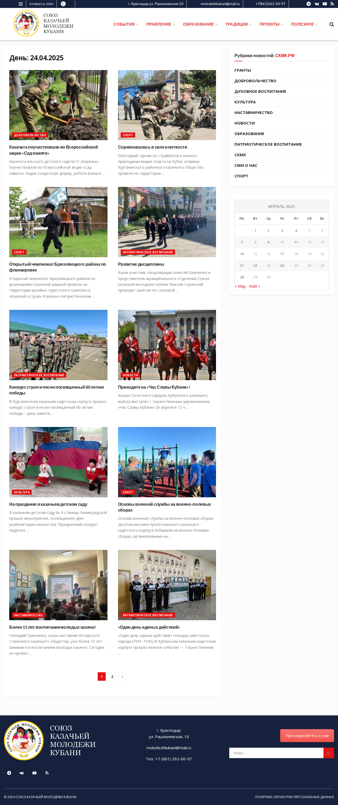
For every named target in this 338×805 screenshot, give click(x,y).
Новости (130, 375)
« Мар (240, 286)
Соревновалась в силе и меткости (152, 146)
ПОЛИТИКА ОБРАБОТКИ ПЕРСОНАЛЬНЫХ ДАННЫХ (294, 797)
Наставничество (28, 615)
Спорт (128, 135)
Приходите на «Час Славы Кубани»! (154, 386)
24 (282, 265)
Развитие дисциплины (141, 263)
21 (242, 265)
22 (255, 265)
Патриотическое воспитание (148, 252)
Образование (249, 133)
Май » (254, 286)
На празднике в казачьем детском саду (48, 504)
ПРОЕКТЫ (270, 24)
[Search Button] (328, 753)
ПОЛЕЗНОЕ (302, 24)
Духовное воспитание (260, 91)
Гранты (242, 70)
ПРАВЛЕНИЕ (158, 24)
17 (282, 253)
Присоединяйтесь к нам (307, 735)
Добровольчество (30, 135)
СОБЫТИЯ (124, 24)
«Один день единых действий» (149, 626)
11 (296, 242)
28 (242, 277)
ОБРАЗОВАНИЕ (198, 24)
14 (242, 253)
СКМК (240, 154)
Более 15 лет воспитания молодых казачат (52, 626)
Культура (22, 492)
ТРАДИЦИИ (237, 24)
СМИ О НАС (245, 165)
